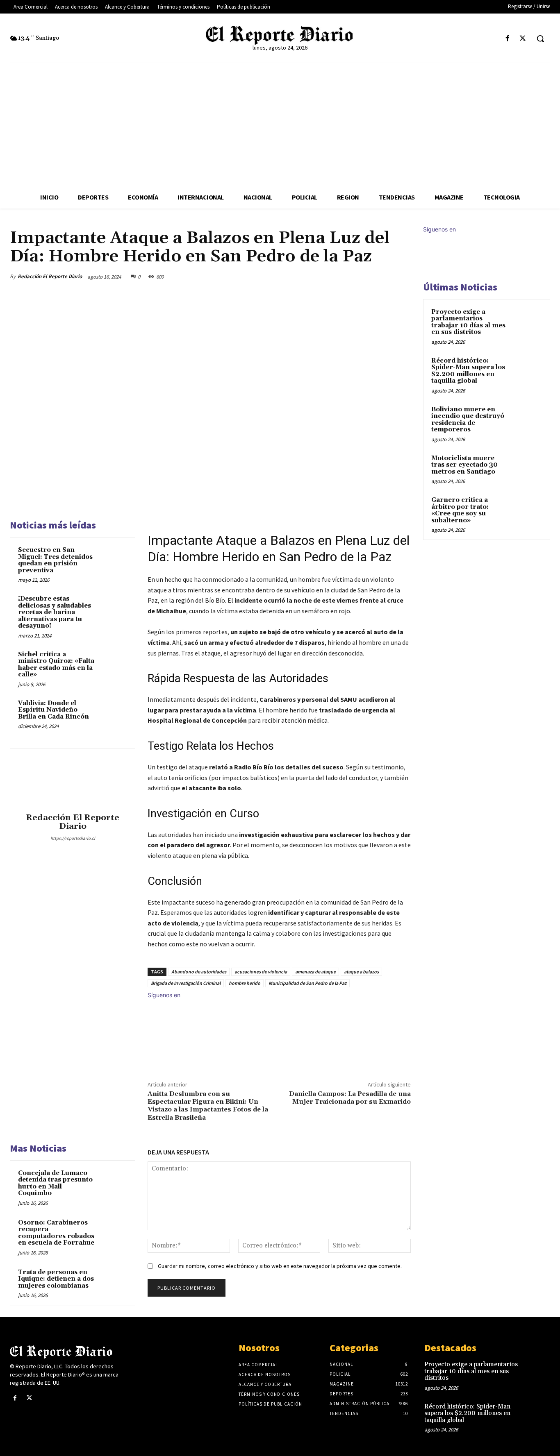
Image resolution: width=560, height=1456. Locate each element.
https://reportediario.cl (72, 838)
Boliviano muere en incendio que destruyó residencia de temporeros (467, 420)
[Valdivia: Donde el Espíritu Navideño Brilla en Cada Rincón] (113, 713)
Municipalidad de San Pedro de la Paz (307, 983)
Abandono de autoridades (198, 971)
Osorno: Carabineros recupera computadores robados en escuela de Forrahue (56, 1233)
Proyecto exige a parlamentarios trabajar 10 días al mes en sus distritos (468, 322)
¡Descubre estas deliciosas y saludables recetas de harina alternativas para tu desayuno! (54, 612)
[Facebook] (507, 38)
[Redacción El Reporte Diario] (72, 782)
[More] (402, 276)
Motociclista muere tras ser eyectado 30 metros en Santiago (464, 465)
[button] (540, 38)
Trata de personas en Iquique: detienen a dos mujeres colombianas (56, 1279)
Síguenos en (164, 994)
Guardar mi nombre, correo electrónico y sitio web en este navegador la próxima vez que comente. (280, 1266)
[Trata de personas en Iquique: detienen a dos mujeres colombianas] (113, 1282)
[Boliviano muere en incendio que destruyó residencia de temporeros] (527, 419)
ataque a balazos (361, 971)
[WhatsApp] (383, 276)
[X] (522, 38)
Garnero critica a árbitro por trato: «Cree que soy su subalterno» (460, 510)
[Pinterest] (364, 276)
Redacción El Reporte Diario (50, 276)
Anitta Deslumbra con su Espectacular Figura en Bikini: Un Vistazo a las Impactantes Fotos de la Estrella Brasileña (208, 1106)
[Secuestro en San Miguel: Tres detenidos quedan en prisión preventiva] (113, 559)
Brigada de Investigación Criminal (186, 983)
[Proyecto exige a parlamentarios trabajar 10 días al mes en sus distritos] (527, 321)
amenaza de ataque (315, 971)
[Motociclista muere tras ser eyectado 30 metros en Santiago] (527, 468)
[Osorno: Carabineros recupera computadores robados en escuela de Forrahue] (113, 1232)
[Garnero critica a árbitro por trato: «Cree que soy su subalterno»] (527, 509)
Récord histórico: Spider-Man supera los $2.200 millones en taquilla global (468, 371)
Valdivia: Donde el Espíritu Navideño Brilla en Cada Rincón (53, 710)
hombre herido (244, 983)
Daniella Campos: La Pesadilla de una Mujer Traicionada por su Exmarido (350, 1098)
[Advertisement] (280, 124)
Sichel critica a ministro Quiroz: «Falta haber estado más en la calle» (56, 665)
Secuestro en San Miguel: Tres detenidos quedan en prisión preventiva (55, 560)
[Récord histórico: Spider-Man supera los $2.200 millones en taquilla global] (527, 370)
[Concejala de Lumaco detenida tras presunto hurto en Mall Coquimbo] (113, 1182)
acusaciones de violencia (260, 971)
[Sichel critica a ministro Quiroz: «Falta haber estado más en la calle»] (113, 664)
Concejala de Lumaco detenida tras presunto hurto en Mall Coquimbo (55, 1183)
